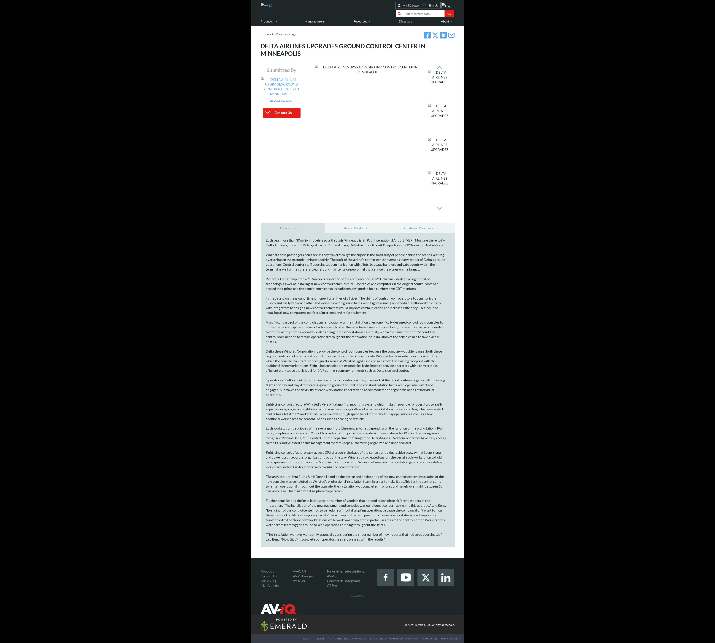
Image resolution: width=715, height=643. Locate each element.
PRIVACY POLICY (450, 638)
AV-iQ (331, 576)
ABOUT (306, 638)
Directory (405, 21)
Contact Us (269, 576)
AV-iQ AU (299, 581)
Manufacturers (315, 21)
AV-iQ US (299, 571)
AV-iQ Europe (303, 576)
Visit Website (283, 101)
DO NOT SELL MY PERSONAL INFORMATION (394, 638)
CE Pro (332, 585)
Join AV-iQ (268, 581)
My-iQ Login (411, 5)
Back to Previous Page (280, 34)
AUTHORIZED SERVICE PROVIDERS (347, 638)
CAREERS (319, 638)
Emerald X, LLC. (423, 624)
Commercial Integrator (343, 581)
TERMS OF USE (430, 638)
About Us (267, 571)
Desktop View (357, 595)
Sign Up (433, 5)
